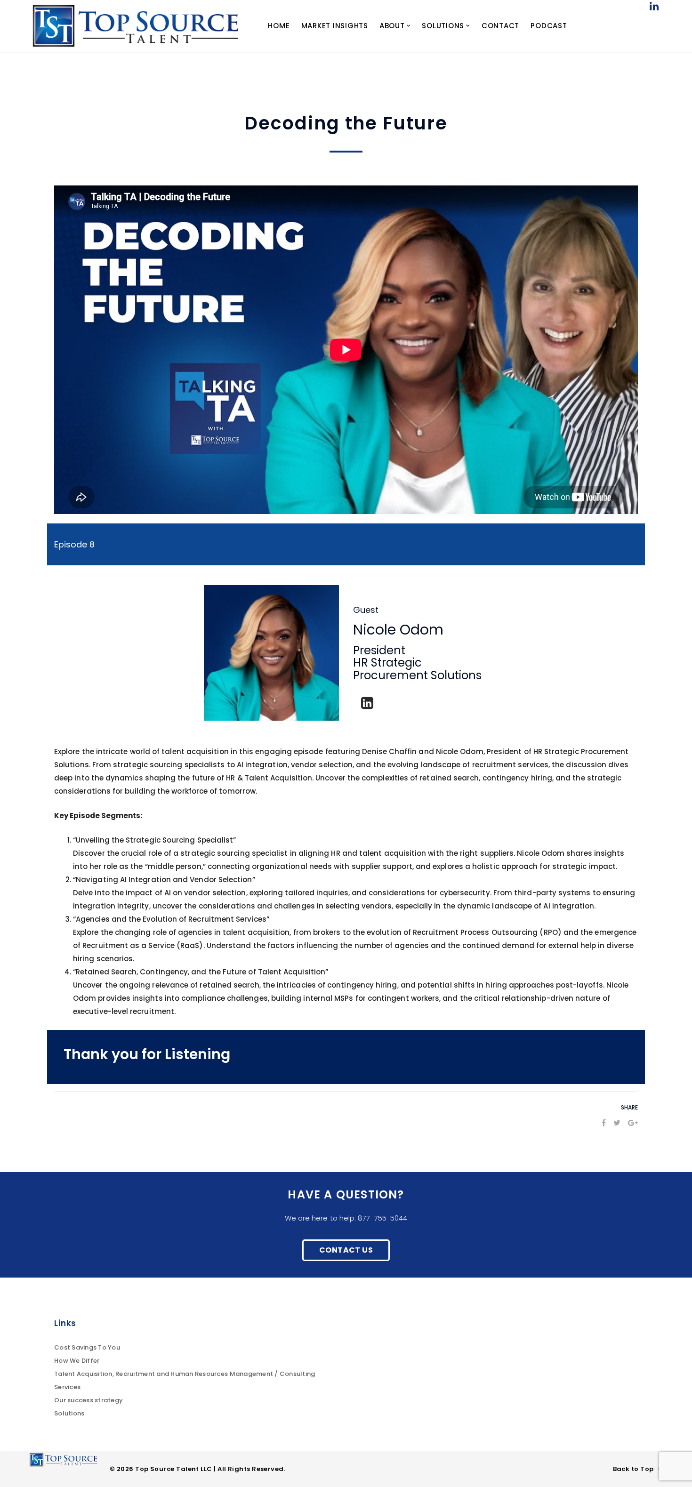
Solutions (69, 1413)
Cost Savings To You (87, 1347)
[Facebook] (604, 1122)
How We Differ (76, 1360)
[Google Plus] (633, 1122)
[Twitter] (616, 1122)
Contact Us (346, 1250)
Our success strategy (88, 1400)
